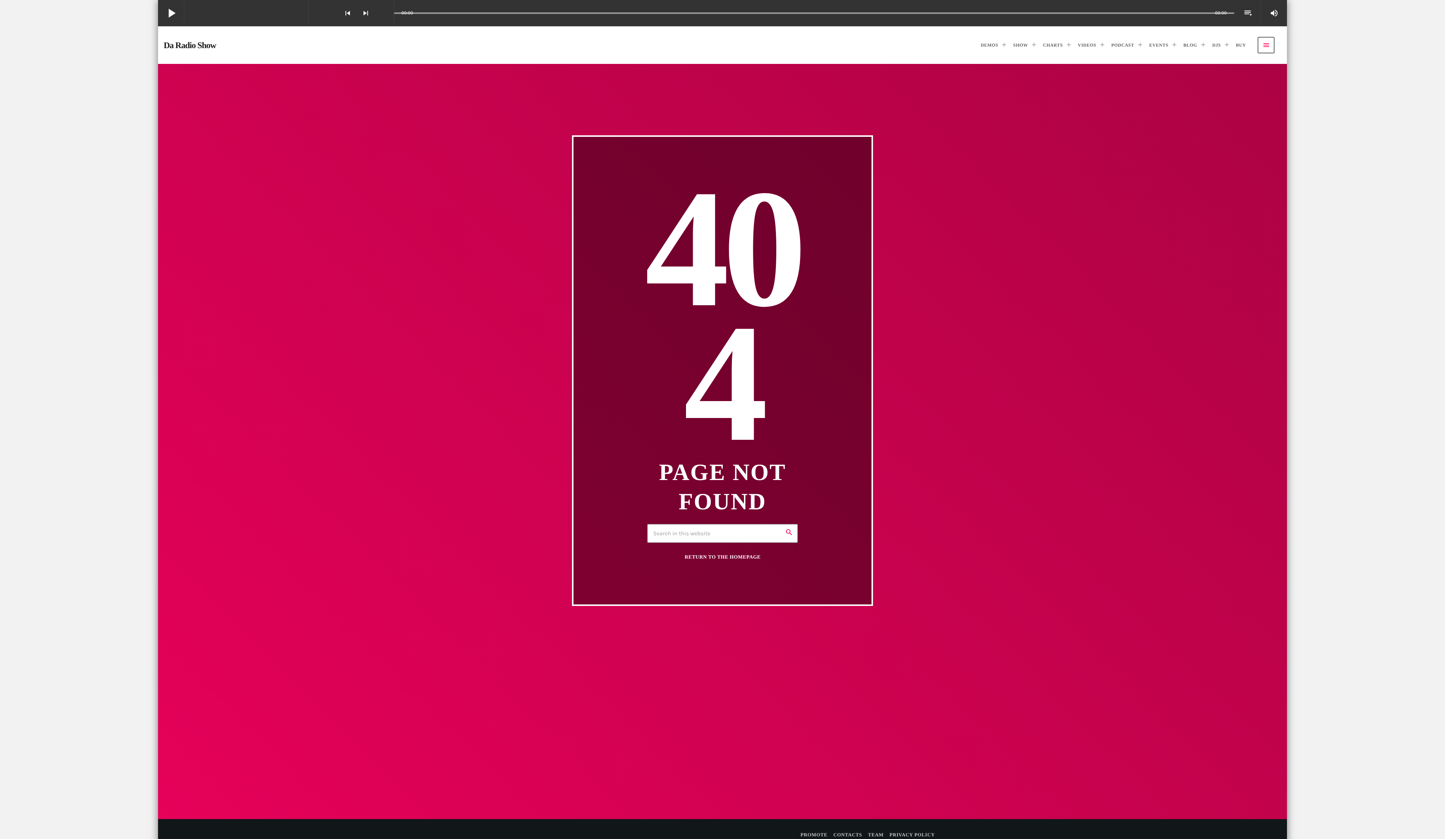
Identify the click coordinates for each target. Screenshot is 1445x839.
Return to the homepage (723, 557)
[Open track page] (386, 13)
